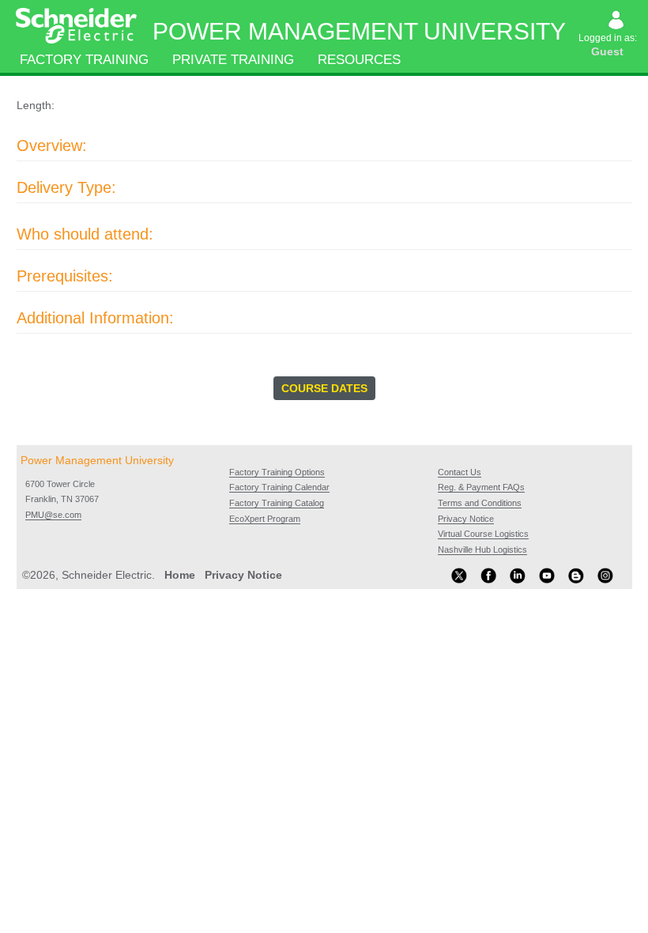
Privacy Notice (466, 518)
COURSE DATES (324, 388)
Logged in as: (608, 45)
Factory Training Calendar (279, 487)
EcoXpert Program (264, 518)
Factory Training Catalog (276, 503)
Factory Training (84, 59)
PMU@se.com (53, 514)
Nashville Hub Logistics (482, 549)
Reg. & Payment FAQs (481, 487)
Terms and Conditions (480, 503)
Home (179, 574)
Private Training (233, 59)
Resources (359, 59)
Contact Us (459, 472)
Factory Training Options (277, 472)
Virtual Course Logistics (483, 533)
